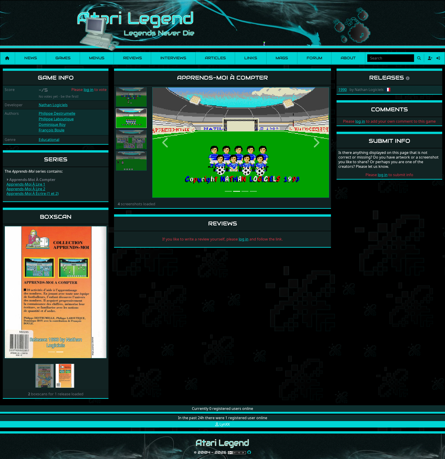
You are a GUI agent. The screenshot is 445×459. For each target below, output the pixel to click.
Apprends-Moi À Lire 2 (25, 188)
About (348, 58)
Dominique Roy (52, 124)
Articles (215, 58)
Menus (96, 58)
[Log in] (438, 58)
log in (88, 89)
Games (62, 58)
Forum (314, 58)
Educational (49, 139)
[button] (12, 292)
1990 (342, 89)
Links (250, 58)
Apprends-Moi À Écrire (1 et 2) (32, 193)
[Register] (429, 58)
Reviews (132, 58)
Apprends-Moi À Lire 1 (25, 184)
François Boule (51, 130)
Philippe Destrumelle (57, 113)
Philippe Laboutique (56, 119)
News (30, 58)
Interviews (173, 58)
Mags (282, 58)
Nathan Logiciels (53, 104)
